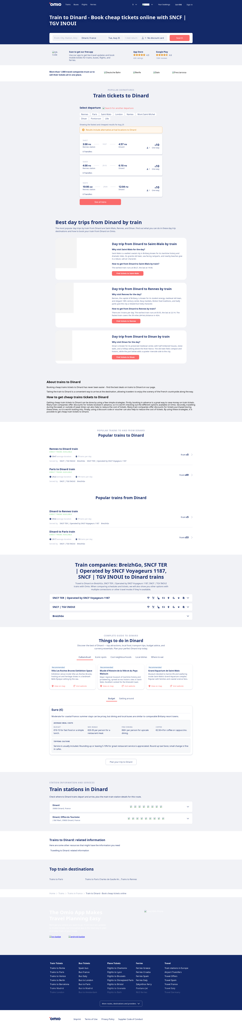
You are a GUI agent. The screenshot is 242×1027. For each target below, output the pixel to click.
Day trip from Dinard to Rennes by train (142, 289)
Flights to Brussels (116, 976)
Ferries (93, 4)
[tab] (85, 657)
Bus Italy (83, 976)
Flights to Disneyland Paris (120, 980)
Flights (84, 4)
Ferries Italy (142, 980)
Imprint (77, 1019)
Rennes (84, 114)
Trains (68, 4)
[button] (115, 38)
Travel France (171, 984)
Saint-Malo (106, 114)
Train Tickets (56, 963)
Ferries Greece (143, 968)
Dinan (84, 118)
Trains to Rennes (129, 879)
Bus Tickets (84, 963)
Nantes (130, 114)
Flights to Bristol (115, 984)
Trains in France (75, 893)
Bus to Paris (84, 984)
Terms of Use (91, 1019)
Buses (76, 4)
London (119, 114)
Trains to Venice (58, 976)
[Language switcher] (147, 4)
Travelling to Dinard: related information (69, 850)
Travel (168, 963)
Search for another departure (119, 108)
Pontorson (96, 118)
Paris (94, 114)
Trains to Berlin (57, 980)
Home (52, 893)
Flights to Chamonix (117, 968)
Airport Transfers (173, 972)
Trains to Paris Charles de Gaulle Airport (104, 879)
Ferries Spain (142, 976)
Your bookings (164, 5)
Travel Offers (171, 976)
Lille (107, 118)
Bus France (84, 972)
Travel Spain (171, 980)
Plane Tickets (113, 963)
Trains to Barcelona (59, 984)
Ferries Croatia (143, 972)
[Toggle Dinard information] (187, 806)
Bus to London (86, 980)
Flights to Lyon (114, 972)
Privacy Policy (107, 1019)
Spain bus (83, 968)
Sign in (190, 5)
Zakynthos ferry (144, 984)
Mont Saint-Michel (146, 114)
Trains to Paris (56, 879)
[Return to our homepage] (57, 5)
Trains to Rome (57, 968)
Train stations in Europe (176, 968)
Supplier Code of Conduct (130, 1019)
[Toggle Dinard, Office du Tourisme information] (187, 818)
